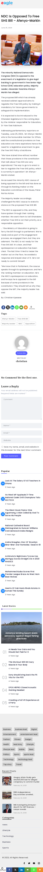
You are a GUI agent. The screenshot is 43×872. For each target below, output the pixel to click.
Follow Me (21, 353)
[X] (8, 305)
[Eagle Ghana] (7, 3)
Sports (5, 847)
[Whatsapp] (17, 305)
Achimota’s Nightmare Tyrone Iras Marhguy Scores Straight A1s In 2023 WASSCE (22, 559)
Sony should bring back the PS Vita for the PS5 (23, 676)
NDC (20, 324)
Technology (8, 836)
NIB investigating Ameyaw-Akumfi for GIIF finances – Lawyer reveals (25, 807)
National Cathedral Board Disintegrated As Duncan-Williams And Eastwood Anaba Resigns (21, 528)
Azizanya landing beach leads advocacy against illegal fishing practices (21, 636)
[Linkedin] (12, 305)
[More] (26, 305)
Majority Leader (8, 324)
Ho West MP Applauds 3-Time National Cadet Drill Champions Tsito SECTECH (22, 497)
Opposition (30, 324)
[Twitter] (29, 863)
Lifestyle (6, 830)
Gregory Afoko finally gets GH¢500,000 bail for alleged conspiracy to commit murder (27, 779)
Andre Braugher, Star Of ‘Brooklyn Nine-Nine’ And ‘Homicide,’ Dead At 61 (23, 543)
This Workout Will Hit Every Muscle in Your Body (21, 663)
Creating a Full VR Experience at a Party (24, 701)
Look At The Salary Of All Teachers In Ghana (22, 482)
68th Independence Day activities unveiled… (24, 793)
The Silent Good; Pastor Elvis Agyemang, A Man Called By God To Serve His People (22, 513)
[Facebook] (3, 305)
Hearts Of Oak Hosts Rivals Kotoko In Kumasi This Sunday (22, 589)
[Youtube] (34, 863)
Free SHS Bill (23, 319)
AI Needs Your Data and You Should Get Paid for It (22, 650)
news (4, 824)
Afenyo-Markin (8, 319)
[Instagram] (39, 863)
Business (6, 842)
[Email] (21, 305)
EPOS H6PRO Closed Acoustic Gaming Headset (22, 688)
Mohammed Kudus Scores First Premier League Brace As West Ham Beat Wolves (22, 574)
